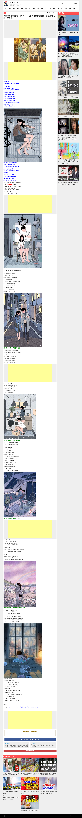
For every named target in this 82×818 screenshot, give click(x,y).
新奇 (42, 8)
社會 (50, 8)
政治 (6, 8)
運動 (34, 8)
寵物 (54, 8)
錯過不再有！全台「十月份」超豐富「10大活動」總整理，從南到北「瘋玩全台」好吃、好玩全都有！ (68, 55)
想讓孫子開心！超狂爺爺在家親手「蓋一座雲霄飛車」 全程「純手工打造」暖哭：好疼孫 (16, 745)
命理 (62, 8)
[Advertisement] (30, 29)
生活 (46, 8)
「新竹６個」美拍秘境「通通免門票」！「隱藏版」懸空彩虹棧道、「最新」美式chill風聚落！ (68, 161)
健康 (38, 8)
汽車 (58, 8)
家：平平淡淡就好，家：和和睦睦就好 (68, 97)
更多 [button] (74, 8)
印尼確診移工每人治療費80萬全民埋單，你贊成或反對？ (42, 745)
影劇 (22, 8)
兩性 (18, 8)
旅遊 (66, 8)
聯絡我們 (8, 815)
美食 (70, 8)
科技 (26, 8)
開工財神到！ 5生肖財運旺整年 (29, 810)
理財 (10, 8)
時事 (14, 8)
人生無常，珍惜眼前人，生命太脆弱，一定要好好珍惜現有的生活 (23, 707)
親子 (30, 8)
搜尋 (76, 3)
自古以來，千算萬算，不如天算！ (67, 116)
